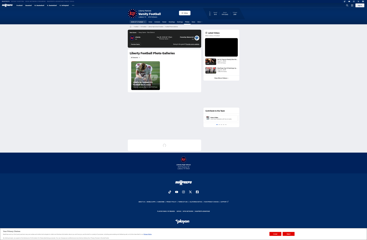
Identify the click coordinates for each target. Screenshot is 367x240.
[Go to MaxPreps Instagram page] (183, 192)
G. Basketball (52, 5)
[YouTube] (349, 1)
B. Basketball (39, 5)
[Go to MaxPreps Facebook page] (197, 192)
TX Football (143, 26)
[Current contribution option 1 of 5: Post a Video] (217, 124)
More (199, 22)
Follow (186, 13)
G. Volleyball (64, 5)
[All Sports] (73, 5)
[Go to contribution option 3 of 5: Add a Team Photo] (221, 124)
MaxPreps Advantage (202, 211)
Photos (187, 22)
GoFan (179, 211)
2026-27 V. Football (137, 22)
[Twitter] (358, 1)
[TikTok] (345, 1)
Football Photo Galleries (171, 26)
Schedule (157, 22)
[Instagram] (354, 1)
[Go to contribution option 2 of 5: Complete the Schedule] (219, 124)
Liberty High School (183, 165)
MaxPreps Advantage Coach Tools (60, 1)
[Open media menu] (352, 5)
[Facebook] (363, 1)
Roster (164, 22)
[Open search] (347, 5)
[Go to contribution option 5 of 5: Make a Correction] (226, 124)
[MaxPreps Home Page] (130, 26)
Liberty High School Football (155, 26)
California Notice (196, 202)
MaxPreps (6, 1)
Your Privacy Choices (211, 202)
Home (150, 22)
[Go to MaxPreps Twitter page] (190, 192)
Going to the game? (186, 44)
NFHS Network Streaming (36, 1)
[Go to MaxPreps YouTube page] (176, 192)
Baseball (28, 5)
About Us (141, 202)
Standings (172, 22)
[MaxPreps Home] (7, 5)
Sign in (360, 5)
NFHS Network (188, 211)
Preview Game (163, 39)
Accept (275, 234)
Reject (288, 234)
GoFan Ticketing (17, 1)
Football (19, 5)
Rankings (180, 22)
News (193, 22)
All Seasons (134, 57)
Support (224, 202)
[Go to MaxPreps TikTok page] (169, 192)
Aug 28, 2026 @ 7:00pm (164, 37)
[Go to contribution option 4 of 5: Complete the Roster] (223, 124)
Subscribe (160, 202)
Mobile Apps (151, 202)
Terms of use (183, 202)
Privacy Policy (171, 202)
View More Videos (220, 78)
